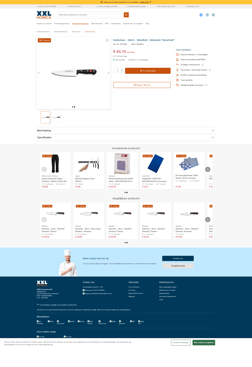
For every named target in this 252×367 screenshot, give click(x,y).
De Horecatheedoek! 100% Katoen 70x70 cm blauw (187, 176)
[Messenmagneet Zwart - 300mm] (88, 163)
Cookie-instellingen (181, 342)
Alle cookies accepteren (204, 342)
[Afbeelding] (72, 107)
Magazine (132, 296)
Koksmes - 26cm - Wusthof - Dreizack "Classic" (120, 230)
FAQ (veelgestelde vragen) (167, 287)
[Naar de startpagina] (44, 15)
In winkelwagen (149, 71)
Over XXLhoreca (134, 287)
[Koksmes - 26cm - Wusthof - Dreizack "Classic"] (122, 213)
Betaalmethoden (164, 293)
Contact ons (178, 258)
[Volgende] (109, 73)
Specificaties (44, 137)
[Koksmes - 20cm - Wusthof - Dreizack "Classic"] (155, 213)
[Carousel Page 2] (127, 192)
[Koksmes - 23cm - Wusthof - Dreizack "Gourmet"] (189, 213)
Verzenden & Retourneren (167, 296)
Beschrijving (44, 130)
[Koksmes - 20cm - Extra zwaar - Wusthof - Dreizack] (88, 213)
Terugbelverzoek (178, 266)
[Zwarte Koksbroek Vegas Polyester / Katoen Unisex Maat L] (55, 163)
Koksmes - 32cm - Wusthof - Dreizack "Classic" (53, 230)
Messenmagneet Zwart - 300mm (85, 180)
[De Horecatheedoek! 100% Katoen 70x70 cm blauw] (189, 163)
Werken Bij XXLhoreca (136, 293)
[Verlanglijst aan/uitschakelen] (107, 40)
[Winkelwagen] (213, 15)
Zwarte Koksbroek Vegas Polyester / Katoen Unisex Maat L (55, 180)
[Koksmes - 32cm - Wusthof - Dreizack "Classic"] (55, 213)
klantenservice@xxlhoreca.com (102, 293)
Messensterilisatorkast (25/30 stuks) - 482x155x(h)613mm (121, 180)
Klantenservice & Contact (167, 290)
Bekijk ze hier (144, 2)
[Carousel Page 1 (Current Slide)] (125, 192)
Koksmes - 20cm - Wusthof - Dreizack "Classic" (154, 230)
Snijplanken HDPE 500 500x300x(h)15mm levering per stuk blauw (155, 180)
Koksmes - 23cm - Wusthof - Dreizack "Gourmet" (187, 230)
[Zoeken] (126, 14)
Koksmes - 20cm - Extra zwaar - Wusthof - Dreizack (88, 230)
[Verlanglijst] (207, 15)
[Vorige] (39, 73)
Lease (161, 299)
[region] (126, 352)
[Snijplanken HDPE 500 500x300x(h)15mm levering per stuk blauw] (155, 163)
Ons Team (132, 290)
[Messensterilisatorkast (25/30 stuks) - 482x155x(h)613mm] (122, 163)
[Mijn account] (201, 15)
